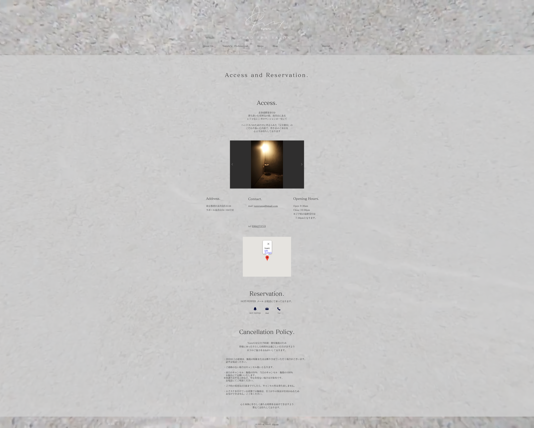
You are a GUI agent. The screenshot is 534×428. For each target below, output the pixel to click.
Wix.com (275, 424)
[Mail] (267, 309)
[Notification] (255, 309)
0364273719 (259, 226)
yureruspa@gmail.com (266, 206)
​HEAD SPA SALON (264, 37)
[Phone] (279, 309)
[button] (267, 164)
